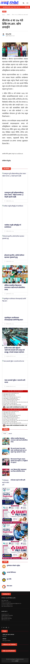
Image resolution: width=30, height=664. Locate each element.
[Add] (15, 399)
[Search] (24, 3)
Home (3, 15)
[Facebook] (26, 7)
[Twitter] (27, 7)
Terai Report (4, 648)
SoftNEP (16, 661)
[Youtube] (7, 627)
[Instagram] (9, 627)
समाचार (8, 15)
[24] (15, 506)
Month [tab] (10, 434)
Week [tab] (4, 434)
